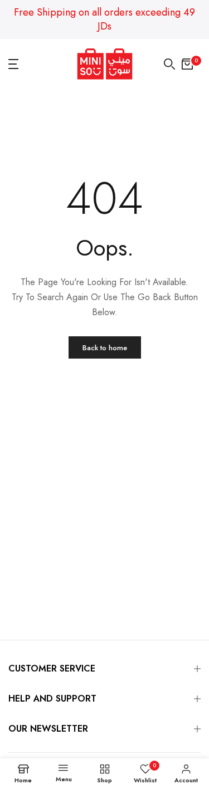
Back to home (104, 347)
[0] (187, 64)
